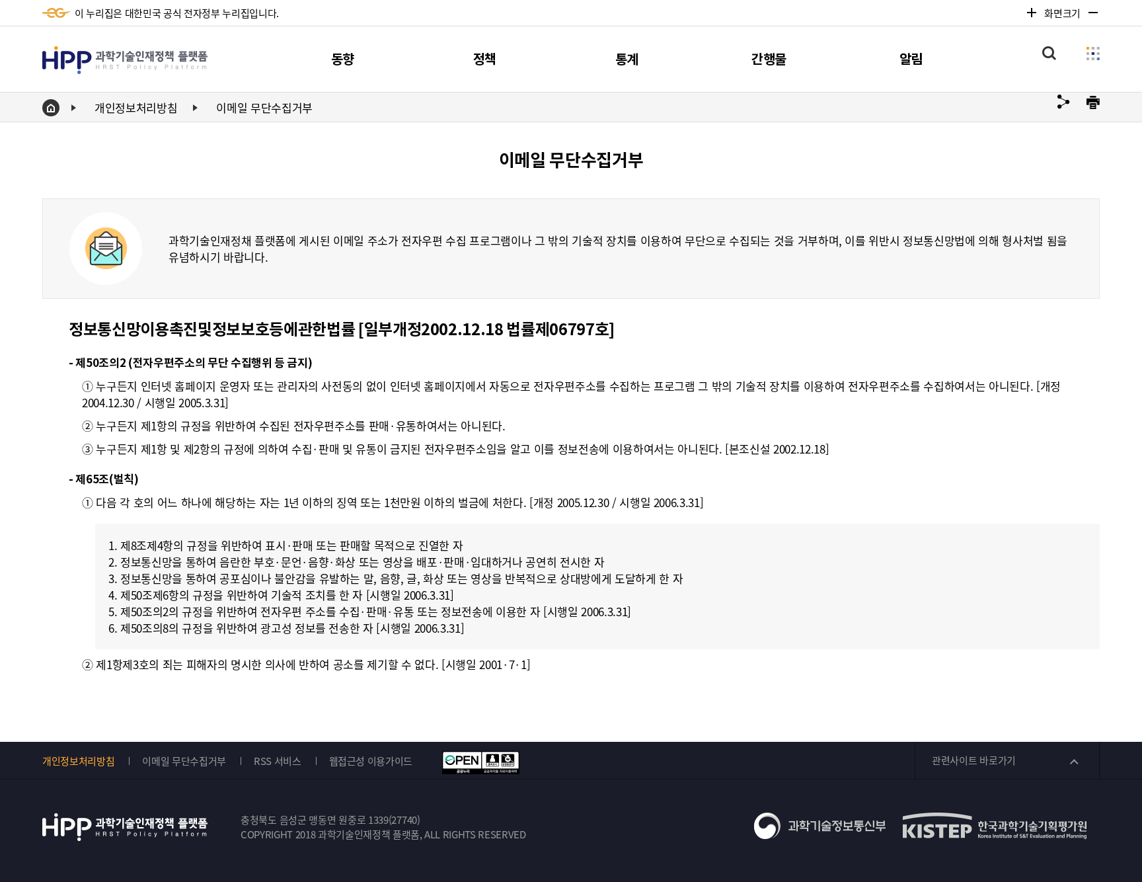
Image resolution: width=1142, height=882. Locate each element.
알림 (911, 59)
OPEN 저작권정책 (480, 762)
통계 (626, 59)
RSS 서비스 (277, 761)
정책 (484, 59)
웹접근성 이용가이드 (371, 761)
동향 (342, 59)
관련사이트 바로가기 (974, 760)
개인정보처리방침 (136, 107)
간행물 (768, 59)
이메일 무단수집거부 (264, 107)
